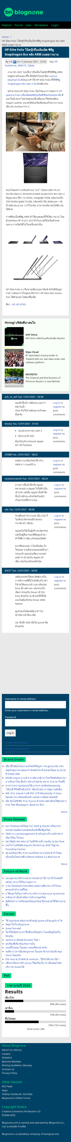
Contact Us (8, 1069)
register (57, 406)
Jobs (28, 25)
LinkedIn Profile (16, 1126)
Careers (6, 1053)
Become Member (11, 1061)
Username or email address (20, 699)
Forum (19, 25)
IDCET (8, 570)
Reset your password (17, 748)
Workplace (41, 25)
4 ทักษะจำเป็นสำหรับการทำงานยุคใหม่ (25, 897)
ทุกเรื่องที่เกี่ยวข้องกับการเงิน (20, 943)
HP (55, 61)
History (17, 1050)
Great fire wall (13, 928)
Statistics (7, 1057)
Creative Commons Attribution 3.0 (21, 1111)
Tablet (31, 65)
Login (55, 25)
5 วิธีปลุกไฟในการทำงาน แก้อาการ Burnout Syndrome (35, 893)
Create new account (16, 742)
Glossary (27, 1065)
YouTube (27, 1094)
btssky (8, 423)
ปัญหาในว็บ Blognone (17, 924)
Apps (5, 1090)
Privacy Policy (9, 1073)
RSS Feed (7, 1086)
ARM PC (22, 65)
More (64, 812)
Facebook (16, 1094)
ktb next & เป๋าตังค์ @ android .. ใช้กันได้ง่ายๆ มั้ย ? (32, 959)
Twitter (5, 1094)
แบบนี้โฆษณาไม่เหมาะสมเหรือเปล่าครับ (26, 947)
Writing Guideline (11, 1065)
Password (10, 717)
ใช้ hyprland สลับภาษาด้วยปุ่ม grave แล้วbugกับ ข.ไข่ (33, 920)
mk (11, 61)
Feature (7, 25)
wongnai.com (51, 1134)
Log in (56, 402)
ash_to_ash (11, 396)
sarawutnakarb (13, 478)
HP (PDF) (21, 304)
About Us (7, 1050)
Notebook (10, 65)
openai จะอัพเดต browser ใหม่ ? (22, 939)
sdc (7, 509)
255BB (8, 454)
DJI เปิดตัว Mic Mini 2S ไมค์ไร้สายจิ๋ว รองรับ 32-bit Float (34, 841)
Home (5, 37)
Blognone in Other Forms (16, 1098)
